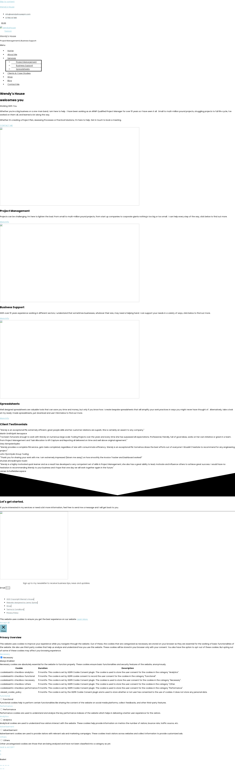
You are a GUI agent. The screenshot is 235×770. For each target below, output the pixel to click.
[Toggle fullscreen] (3, 765)
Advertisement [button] (7, 726)
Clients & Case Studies (19, 73)
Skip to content (7, 1)
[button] (64, 45)
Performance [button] (6, 706)
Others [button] (3, 737)
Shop (10, 76)
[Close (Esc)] (8, 765)
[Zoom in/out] (1, 765)
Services (11, 58)
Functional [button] (5, 696)
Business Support (24, 65)
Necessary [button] (5, 654)
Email (3, 587)
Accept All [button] (5, 622)
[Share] (6, 765)
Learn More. (82, 619)
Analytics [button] (4, 716)
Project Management (26, 62)
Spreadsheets (23, 69)
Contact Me (13, 84)
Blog (9, 80)
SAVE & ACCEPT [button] (7, 747)
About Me (12, 54)
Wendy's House (7, 7)
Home (10, 50)
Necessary (8, 657)
